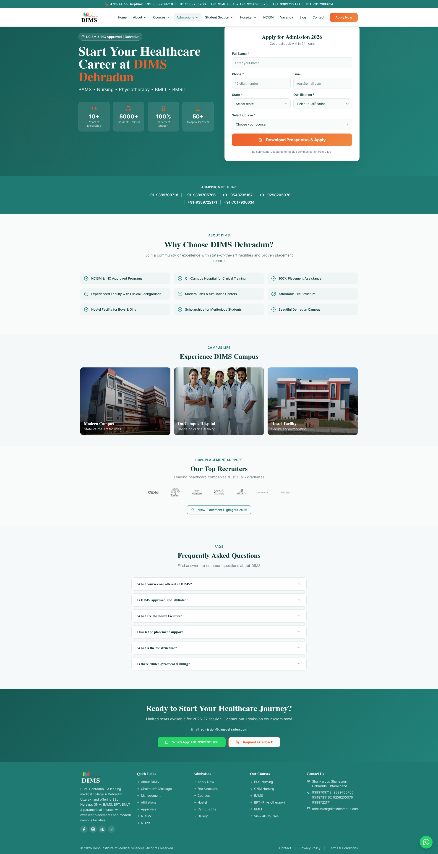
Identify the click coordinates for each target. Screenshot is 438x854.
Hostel (202, 802)
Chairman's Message (156, 789)
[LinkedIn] (102, 829)
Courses (159, 17)
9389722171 (321, 802)
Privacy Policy (310, 848)
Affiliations (148, 802)
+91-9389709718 (163, 195)
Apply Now (343, 17)
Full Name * (240, 53)
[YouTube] (111, 829)
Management (151, 795)
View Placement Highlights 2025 (222, 510)
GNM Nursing (264, 789)
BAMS (258, 795)
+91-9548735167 (237, 195)
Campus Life (207, 809)
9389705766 (344, 792)
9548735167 (321, 797)
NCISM (268, 17)
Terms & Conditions (343, 848)
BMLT (258, 809)
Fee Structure (208, 789)
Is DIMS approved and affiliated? (162, 600)
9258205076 (343, 797)
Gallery (203, 816)
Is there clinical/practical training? (163, 663)
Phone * (238, 74)
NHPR (145, 823)
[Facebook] (84, 829)
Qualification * (303, 95)
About (137, 17)
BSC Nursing (263, 782)
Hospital (246, 17)
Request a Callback (258, 742)
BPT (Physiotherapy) (269, 802)
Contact (318, 17)
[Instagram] (93, 829)
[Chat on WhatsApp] (426, 842)
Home (122, 17)
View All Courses (266, 816)
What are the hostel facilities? (159, 615)
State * (237, 95)
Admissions (185, 17)
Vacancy (286, 17)
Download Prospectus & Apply (296, 139)
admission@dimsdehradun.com (224, 729)
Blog (303, 17)
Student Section (217, 17)
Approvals (148, 809)
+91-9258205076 (274, 195)
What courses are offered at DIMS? (164, 584)
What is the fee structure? (157, 647)
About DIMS (150, 782)
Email (297, 74)
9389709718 (322, 792)
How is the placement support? (161, 631)
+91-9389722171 (202, 202)
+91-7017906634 (239, 202)
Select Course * (244, 115)
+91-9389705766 (200, 195)
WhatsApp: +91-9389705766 (195, 742)
